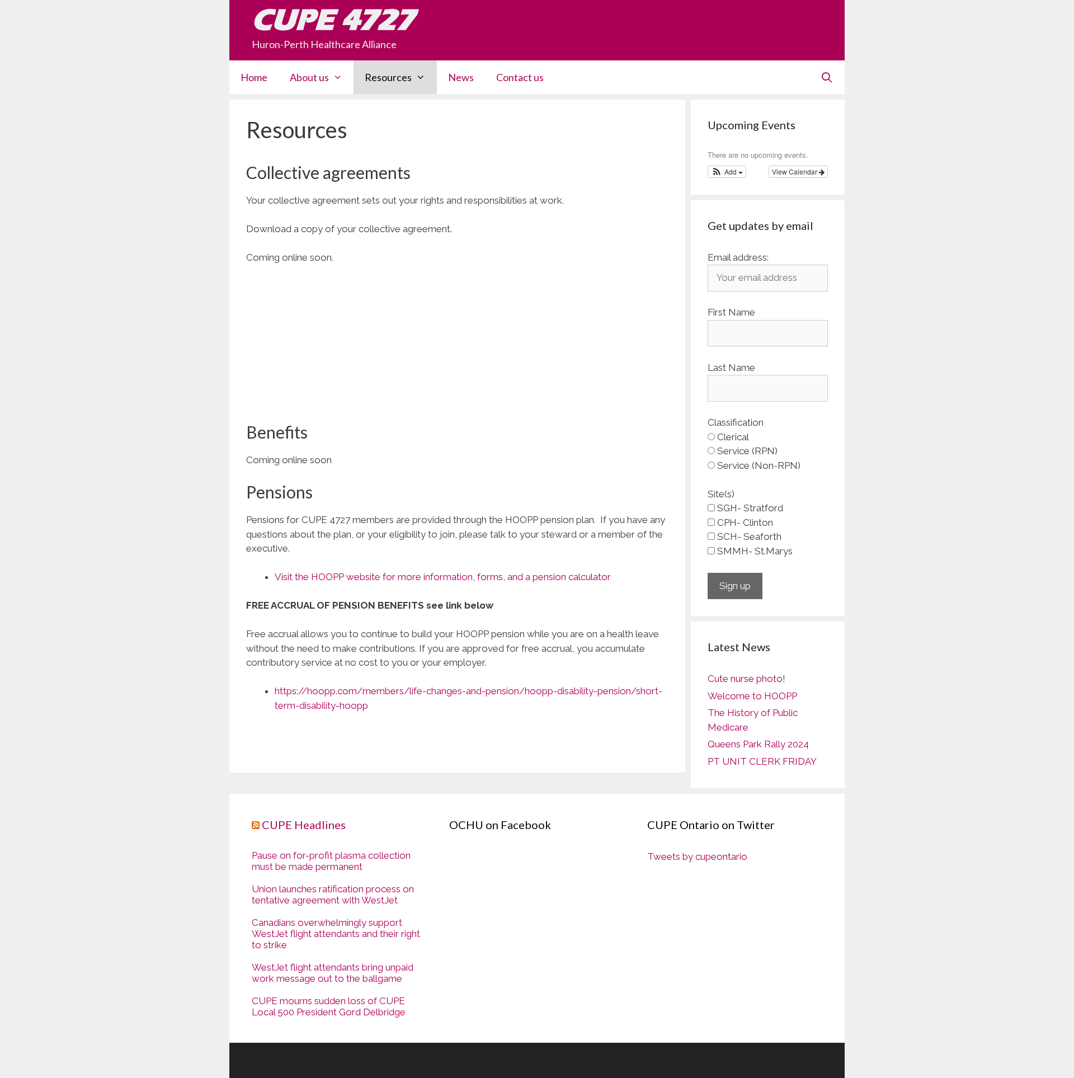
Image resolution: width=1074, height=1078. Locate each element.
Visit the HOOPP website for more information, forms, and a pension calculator (443, 576)
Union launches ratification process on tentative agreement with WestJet (333, 894)
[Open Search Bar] (827, 77)
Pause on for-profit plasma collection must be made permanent (331, 861)
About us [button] (309, 77)
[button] (727, 171)
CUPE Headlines (304, 824)
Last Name (731, 367)
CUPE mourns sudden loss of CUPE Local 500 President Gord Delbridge (329, 1006)
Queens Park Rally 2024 (758, 744)
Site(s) (721, 494)
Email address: (738, 257)
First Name (731, 312)
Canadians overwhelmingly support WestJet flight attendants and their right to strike (336, 933)
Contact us (520, 77)
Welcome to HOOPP (752, 696)
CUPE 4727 (333, 19)
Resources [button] (388, 77)
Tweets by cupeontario (697, 856)
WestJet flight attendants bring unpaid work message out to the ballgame (332, 973)
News (461, 77)
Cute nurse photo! (746, 678)
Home (254, 77)
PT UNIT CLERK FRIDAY (762, 761)
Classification (736, 422)
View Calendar (795, 171)
